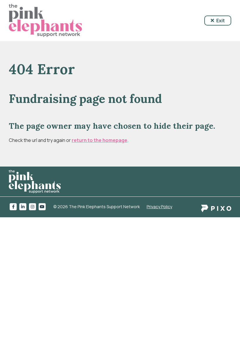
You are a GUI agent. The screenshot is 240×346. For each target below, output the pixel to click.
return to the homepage (99, 140)
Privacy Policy (159, 206)
